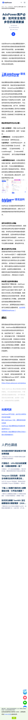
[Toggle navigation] (24, 2)
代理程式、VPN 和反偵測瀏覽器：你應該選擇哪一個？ (14, 463)
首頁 (3, 6)
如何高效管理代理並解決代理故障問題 (12, 450)
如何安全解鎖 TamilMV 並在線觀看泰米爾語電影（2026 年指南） (14, 501)
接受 (14, 718)
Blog (6, 6)
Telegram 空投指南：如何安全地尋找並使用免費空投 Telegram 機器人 (14, 476)
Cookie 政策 (7, 714)
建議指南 (10, 6)
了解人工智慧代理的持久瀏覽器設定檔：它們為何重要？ (14, 488)
